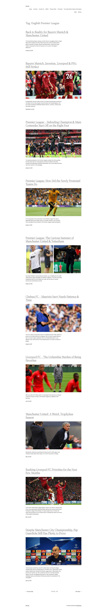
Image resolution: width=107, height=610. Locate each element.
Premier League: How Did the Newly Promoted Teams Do (53, 182)
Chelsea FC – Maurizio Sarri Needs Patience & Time (52, 298)
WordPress (78, 605)
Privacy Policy (53, 9)
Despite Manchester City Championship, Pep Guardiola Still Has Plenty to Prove (52, 531)
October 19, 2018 (29, 50)
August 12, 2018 (29, 167)
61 (57, 591)
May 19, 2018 (28, 456)
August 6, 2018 (29, 344)
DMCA (46, 9)
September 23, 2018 (30, 109)
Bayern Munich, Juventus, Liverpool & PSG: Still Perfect (51, 65)
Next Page (78, 591)
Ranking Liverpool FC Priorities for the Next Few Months (51, 471)
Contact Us (41, 9)
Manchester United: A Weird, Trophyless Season (49, 415)
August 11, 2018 (29, 224)
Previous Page (29, 591)
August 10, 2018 (29, 283)
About (30, 9)
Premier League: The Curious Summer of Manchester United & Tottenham (50, 239)
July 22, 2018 (28, 401)
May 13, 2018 (28, 516)
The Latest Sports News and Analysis (72, 9)
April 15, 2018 (28, 580)
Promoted (60, 9)
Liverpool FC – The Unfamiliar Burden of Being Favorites (53, 358)
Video (75, 12)
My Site (27, 6)
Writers (79, 12)
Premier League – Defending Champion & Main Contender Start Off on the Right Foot (53, 123)
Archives (35, 9)
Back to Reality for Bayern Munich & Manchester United (47, 33)
